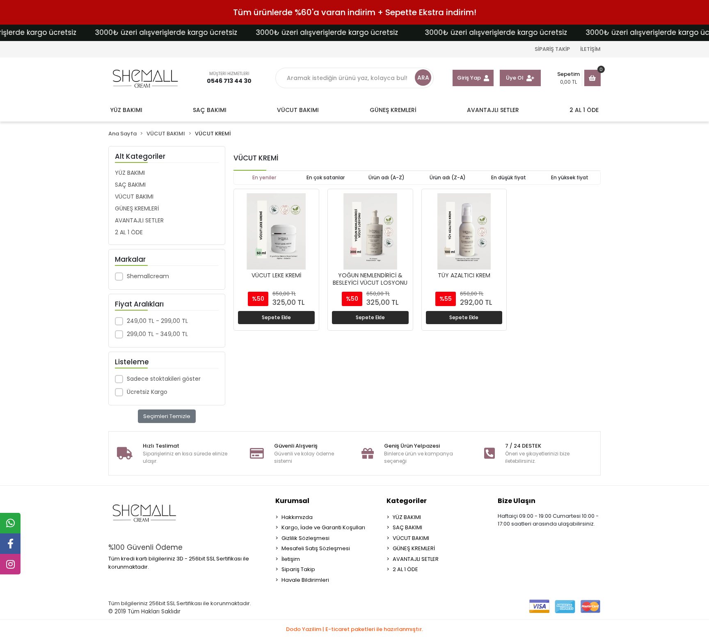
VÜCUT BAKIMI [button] (298, 110)
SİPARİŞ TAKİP (552, 49)
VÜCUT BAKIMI (134, 196)
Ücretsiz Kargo (147, 392)
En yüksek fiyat (569, 177)
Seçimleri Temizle (166, 416)
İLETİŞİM (590, 49)
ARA (423, 77)
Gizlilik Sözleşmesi (305, 538)
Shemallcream (148, 276)
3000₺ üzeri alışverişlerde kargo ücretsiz (153, 32)
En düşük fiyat (508, 177)
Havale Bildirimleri (305, 580)
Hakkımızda (297, 517)
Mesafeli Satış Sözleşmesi (315, 548)
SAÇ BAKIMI (130, 185)
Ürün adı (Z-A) (448, 177)
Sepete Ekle (276, 317)
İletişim (290, 559)
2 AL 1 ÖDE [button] (584, 110)
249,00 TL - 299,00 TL (157, 321)
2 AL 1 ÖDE (129, 232)
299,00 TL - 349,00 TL (157, 334)
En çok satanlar (325, 177)
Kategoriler (407, 500)
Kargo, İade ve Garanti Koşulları (323, 527)
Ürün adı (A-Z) (386, 177)
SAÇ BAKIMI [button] (209, 110)
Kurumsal (292, 500)
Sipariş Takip (298, 569)
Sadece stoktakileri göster (164, 379)
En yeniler (264, 177)
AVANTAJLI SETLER (139, 220)
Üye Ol (515, 78)
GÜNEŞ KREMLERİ (137, 208)
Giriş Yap (469, 78)
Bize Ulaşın (516, 500)
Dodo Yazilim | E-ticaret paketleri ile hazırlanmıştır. (354, 629)
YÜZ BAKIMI (130, 173)
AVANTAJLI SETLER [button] (493, 110)
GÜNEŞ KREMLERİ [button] (393, 110)
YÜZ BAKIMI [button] (126, 110)
